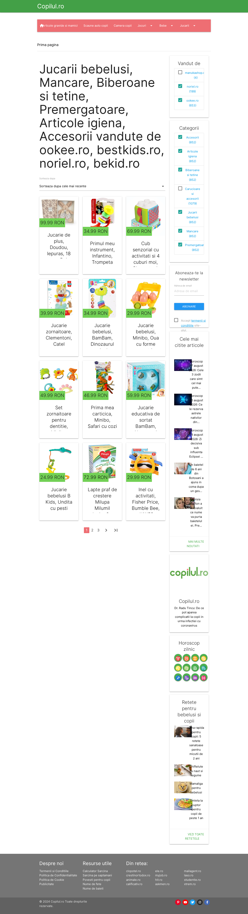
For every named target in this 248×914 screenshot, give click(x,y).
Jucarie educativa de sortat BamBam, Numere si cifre (146, 423)
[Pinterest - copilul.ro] (178, 902)
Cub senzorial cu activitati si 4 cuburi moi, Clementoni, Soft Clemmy (146, 259)
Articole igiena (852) (192, 156)
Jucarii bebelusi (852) (192, 217)
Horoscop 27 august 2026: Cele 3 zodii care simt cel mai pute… (196, 374)
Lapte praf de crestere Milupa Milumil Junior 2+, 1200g (102, 505)
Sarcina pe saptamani (97, 875)
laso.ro (188, 875)
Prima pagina (48, 45)
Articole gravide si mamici (60, 25)
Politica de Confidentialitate (58, 875)
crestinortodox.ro (138, 875)
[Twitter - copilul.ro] (192, 902)
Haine (50, 38)
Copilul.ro (50, 6)
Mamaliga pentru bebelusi (196, 788)
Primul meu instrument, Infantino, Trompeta (102, 253)
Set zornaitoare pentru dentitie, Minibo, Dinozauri (58, 423)
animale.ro (133, 880)
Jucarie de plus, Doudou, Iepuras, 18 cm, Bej (59, 247)
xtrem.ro (190, 884)
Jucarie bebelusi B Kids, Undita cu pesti (59, 499)
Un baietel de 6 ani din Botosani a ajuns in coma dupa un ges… (196, 478)
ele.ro (159, 871)
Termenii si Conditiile (54, 871)
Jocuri (146, 25)
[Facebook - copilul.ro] (207, 902)
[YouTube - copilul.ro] (185, 902)
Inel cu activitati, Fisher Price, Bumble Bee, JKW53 (146, 502)
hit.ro (158, 880)
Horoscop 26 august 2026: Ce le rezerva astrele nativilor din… (196, 409)
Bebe (166, 25)
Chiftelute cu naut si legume (196, 771)
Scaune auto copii (96, 25)
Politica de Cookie (51, 880)
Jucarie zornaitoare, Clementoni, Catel (59, 335)
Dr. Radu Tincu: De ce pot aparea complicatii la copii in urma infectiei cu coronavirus (189, 616)
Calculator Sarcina (95, 871)
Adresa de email (183, 285)
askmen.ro (162, 884)
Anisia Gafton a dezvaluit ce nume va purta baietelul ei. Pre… (196, 512)
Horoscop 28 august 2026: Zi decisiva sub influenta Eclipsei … (196, 443)
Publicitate (46, 884)
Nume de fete (92, 884)
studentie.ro (192, 880)
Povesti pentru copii (96, 880)
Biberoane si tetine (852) (192, 175)
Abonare (189, 306)
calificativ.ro (134, 884)
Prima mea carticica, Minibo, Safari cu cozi (102, 417)
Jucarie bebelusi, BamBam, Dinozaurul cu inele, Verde (102, 341)
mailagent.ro (192, 871)
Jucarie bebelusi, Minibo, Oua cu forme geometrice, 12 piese (146, 341)
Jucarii (188, 25)
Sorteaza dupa (47, 178)
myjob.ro (161, 875)
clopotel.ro (133, 871)
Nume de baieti (93, 888)
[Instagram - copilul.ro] (200, 902)
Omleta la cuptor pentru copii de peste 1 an (196, 809)
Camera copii (123, 25)
